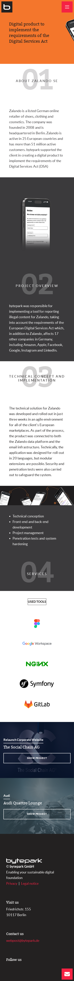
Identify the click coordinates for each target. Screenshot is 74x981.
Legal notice (30, 883)
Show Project (37, 758)
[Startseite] (6, 6)
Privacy (11, 883)
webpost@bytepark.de (22, 940)
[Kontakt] (67, 974)
